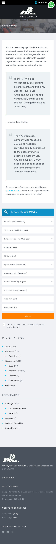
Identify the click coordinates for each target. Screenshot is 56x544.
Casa (11, 366)
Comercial (9, 351)
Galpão (8, 385)
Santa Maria (10, 428)
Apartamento (15, 371)
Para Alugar (7, 517)
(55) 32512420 (46, 2)
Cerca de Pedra (16, 408)
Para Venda (7, 514)
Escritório (13, 356)
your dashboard (13, 190)
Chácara (12, 376)
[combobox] (28, 221)
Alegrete (9, 418)
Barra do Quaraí (12, 423)
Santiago (9, 403)
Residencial (10, 361)
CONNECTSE (8, 469)
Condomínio (14, 380)
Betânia (12, 413)
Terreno (8, 346)
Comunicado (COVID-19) (13, 499)
